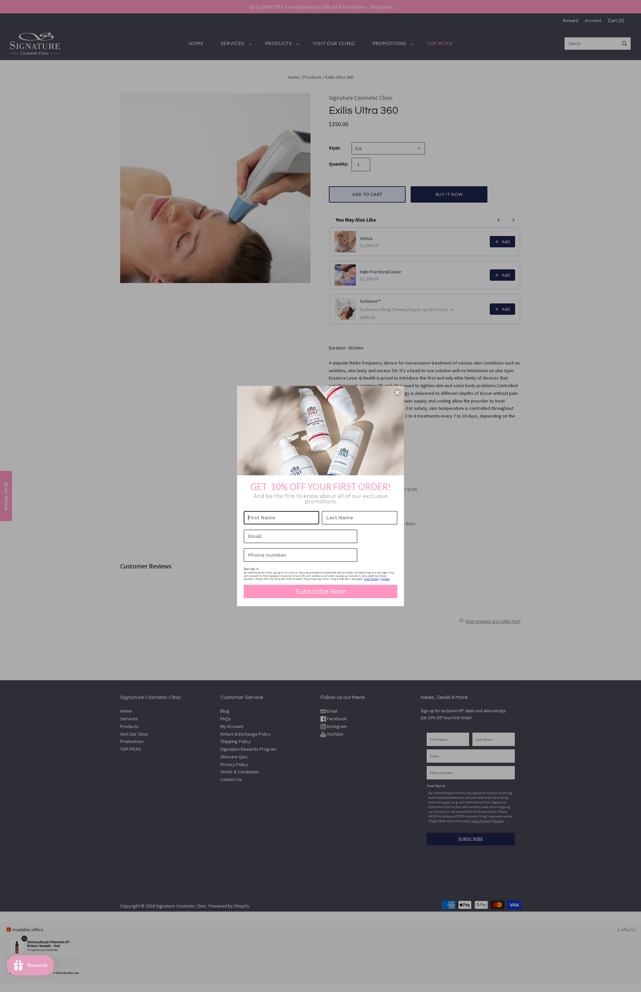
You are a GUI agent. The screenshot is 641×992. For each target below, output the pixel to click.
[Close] (397, 393)
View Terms (371, 578)
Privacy (385, 578)
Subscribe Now (320, 591)
